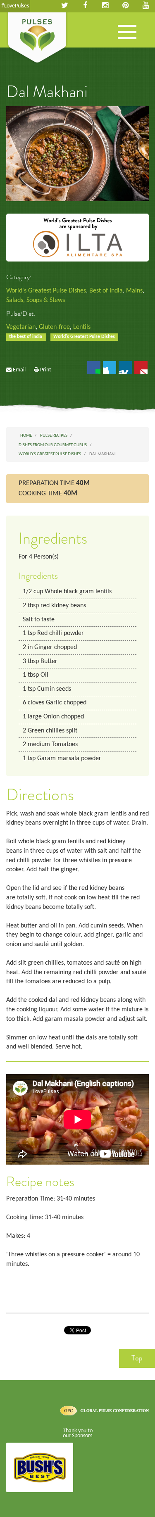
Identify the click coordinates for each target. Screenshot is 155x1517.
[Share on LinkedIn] (125, 367)
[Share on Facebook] (93, 367)
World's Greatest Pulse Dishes (46, 291)
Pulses (37, 38)
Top (137, 1358)
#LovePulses (15, 6)
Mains (134, 291)
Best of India (106, 291)
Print (45, 370)
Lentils (82, 327)
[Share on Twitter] (109, 367)
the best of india (26, 336)
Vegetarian (21, 327)
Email (19, 370)
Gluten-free (54, 327)
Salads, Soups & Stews (35, 300)
